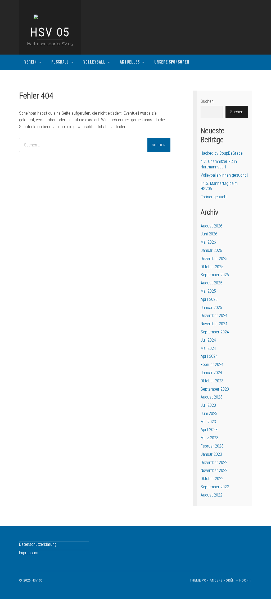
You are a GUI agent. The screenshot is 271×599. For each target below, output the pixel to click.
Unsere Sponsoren (171, 62)
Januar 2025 (211, 307)
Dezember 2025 (214, 258)
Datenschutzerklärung (38, 544)
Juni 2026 (209, 233)
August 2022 (211, 495)
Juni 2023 (209, 413)
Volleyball (94, 62)
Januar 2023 (211, 454)
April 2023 (209, 429)
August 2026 (211, 226)
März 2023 (209, 437)
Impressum (28, 552)
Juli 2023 (208, 405)
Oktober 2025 (212, 266)
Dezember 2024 (214, 315)
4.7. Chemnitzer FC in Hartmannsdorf (219, 164)
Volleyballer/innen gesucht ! (224, 175)
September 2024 (215, 331)
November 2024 (214, 323)
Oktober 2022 (212, 478)
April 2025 (209, 299)
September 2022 (215, 486)
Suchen (207, 101)
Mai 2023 (208, 421)
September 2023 (215, 389)
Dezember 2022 (214, 462)
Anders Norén (222, 580)
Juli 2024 (208, 340)
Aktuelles (130, 62)
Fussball (60, 62)
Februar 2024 (212, 364)
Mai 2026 (208, 242)
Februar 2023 (212, 446)
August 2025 (211, 282)
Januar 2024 (211, 372)
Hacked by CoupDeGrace (222, 153)
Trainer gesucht (214, 196)
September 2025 (215, 274)
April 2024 (209, 356)
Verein (30, 62)
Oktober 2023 (212, 380)
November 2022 (214, 470)
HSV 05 (50, 32)
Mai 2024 (208, 348)
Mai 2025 (208, 291)
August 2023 (211, 397)
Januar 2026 (211, 250)
